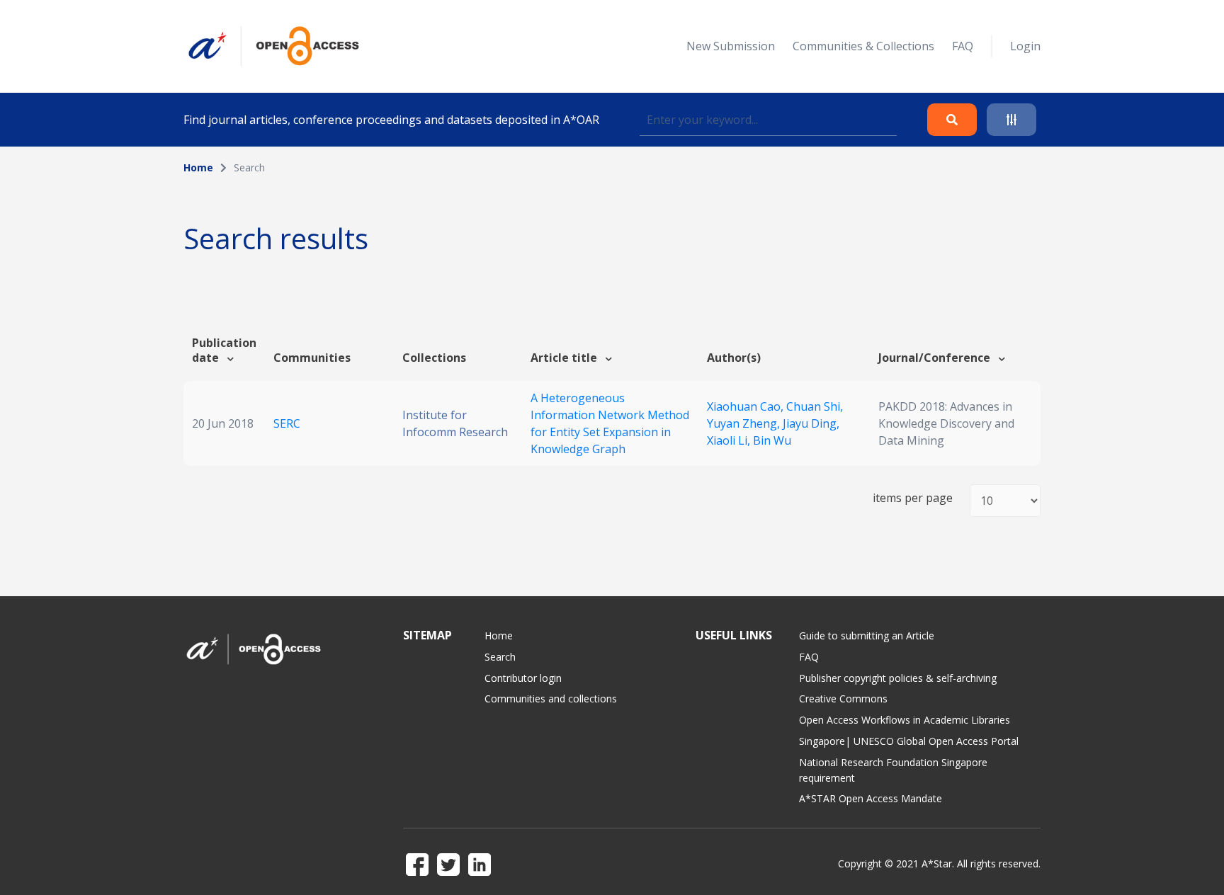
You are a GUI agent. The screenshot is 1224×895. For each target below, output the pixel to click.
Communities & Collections (863, 46)
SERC (286, 423)
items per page (913, 498)
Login (1025, 46)
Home (198, 167)
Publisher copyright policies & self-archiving (898, 678)
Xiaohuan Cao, (746, 406)
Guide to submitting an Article (866, 635)
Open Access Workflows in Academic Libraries (904, 719)
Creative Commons (843, 698)
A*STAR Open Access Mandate (870, 798)
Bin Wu (772, 440)
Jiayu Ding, (811, 423)
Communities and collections (550, 698)
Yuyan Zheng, (745, 423)
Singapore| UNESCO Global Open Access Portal (909, 741)
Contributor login (523, 678)
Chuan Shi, (814, 406)
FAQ (962, 46)
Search (500, 656)
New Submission (730, 46)
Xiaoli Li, (730, 440)
